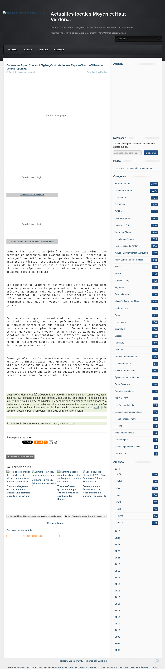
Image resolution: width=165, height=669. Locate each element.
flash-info (119, 349)
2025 (117, 531)
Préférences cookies (148, 667)
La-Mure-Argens (122, 218)
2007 (117, 650)
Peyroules (119, 287)
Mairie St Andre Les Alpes (127, 301)
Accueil (12, 49)
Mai (118, 495)
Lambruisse (120, 322)
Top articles (59, 667)
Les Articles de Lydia (124, 405)
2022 (117, 551)
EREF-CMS (120, 453)
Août (118, 474)
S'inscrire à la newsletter (20, 456)
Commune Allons (123, 232)
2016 (117, 590)
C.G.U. (99, 667)
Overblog (102, 661)
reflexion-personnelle (124, 433)
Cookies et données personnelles (120, 667)
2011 (117, 623)
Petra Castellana (122, 384)
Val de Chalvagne (123, 280)
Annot (117, 315)
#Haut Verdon (101, 72)
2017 (117, 584)
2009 (117, 637)
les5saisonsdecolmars (125, 419)
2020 (117, 564)
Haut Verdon (120, 197)
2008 (117, 643)
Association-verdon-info (126, 356)
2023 (117, 544)
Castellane (120, 204)
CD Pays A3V (121, 398)
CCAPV (118, 211)
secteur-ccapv (121, 308)
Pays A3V (119, 343)
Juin (118, 488)
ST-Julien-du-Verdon (124, 239)
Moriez (118, 266)
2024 (117, 538)
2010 (117, 630)
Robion (118, 273)
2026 (117, 469)
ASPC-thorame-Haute (125, 370)
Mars (118, 509)
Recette (118, 426)
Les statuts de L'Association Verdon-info (133, 168)
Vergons (118, 336)
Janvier (119, 522)
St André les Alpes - (124, 183)
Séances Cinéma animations (128, 412)
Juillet (119, 481)
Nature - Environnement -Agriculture (131, 253)
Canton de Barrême (124, 190)
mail (96, 407)
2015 (117, 597)
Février (119, 516)
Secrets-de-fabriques (124, 391)
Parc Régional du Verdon (126, 246)
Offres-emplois (122, 439)
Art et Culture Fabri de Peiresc (129, 260)
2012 (117, 617)
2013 (117, 610)
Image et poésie (122, 225)
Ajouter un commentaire (33, 536)
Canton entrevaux (123, 363)
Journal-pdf (120, 329)
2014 (117, 604)
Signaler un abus (85, 667)
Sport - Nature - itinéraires (127, 377)
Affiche (43, 49)
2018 (117, 577)
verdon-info (26, 667)
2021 (117, 557)
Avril (118, 502)
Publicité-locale (122, 294)
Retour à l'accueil (56, 523)
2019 (117, 571)
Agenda (28, 49)
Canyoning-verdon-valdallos (128, 446)
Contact (59, 49)
